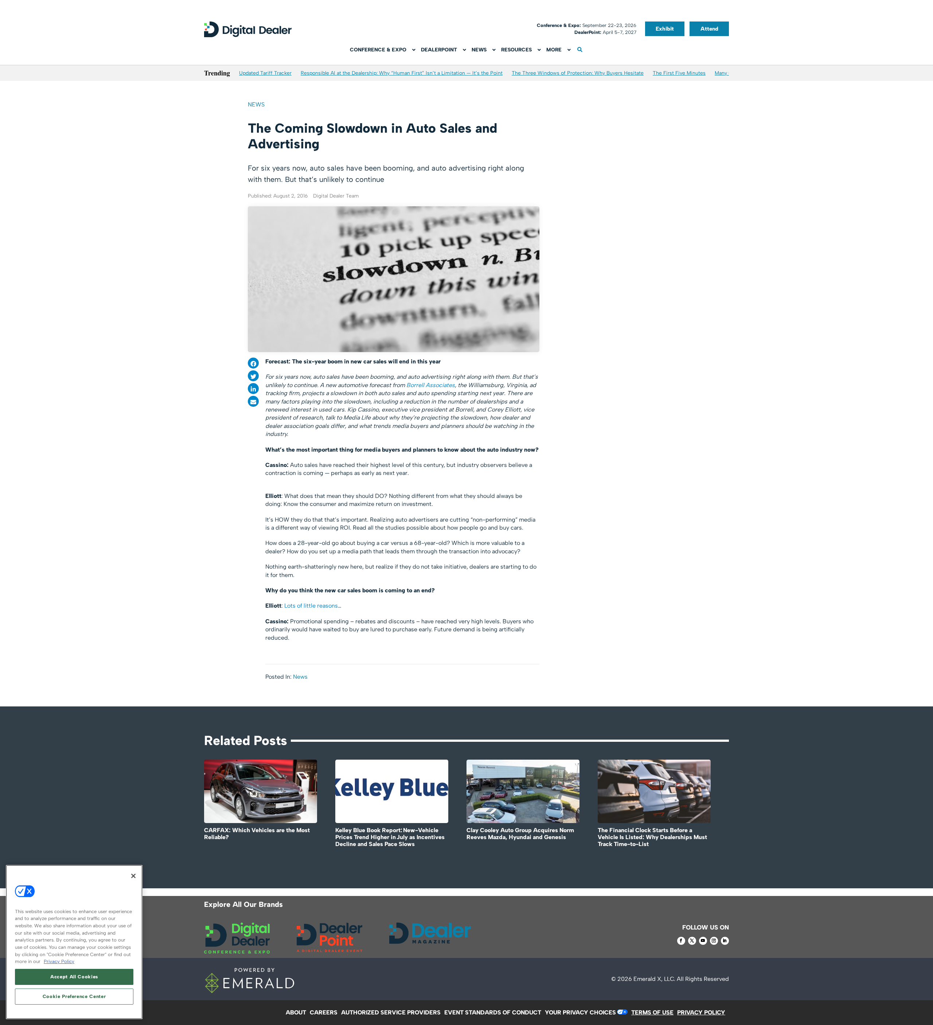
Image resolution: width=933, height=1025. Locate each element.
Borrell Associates (430, 385)
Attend (709, 29)
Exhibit (665, 29)
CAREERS (323, 1012)
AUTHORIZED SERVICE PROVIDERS (391, 1012)
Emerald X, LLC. (654, 978)
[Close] (133, 876)
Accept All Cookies (74, 976)
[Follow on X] (692, 941)
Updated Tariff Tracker (265, 73)
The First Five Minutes (679, 73)
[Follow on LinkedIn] (725, 941)
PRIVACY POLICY (701, 1012)
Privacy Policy (59, 961)
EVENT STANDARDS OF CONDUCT (492, 1012)
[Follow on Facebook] (681, 941)
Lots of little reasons (311, 605)
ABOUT (296, 1012)
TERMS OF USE (652, 1012)
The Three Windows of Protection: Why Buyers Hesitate (578, 73)
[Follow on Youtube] (703, 941)
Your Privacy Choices (580, 1012)
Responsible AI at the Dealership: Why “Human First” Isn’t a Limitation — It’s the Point (402, 73)
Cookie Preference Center (74, 996)
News (256, 104)
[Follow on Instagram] (714, 941)
